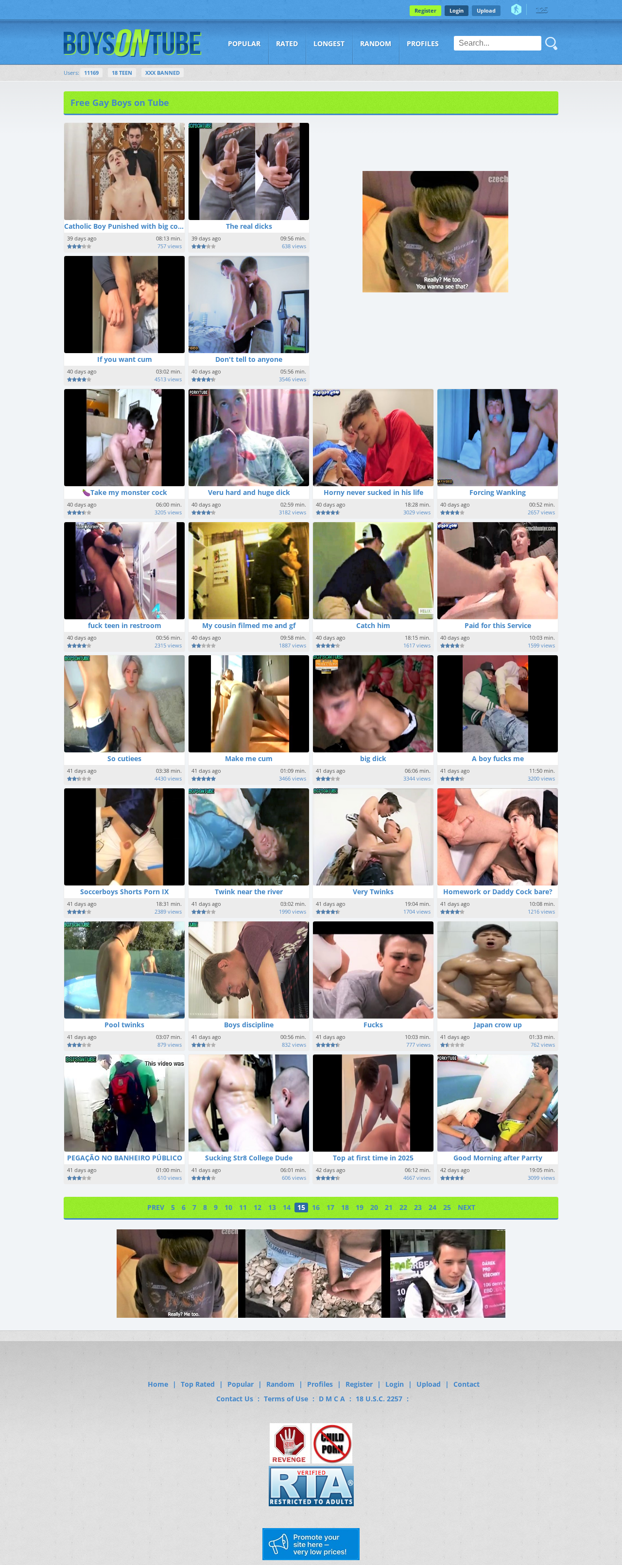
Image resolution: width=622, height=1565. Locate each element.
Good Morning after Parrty (497, 1157)
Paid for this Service (498, 625)
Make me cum (249, 758)
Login (456, 10)
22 (403, 1207)
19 (359, 1207)
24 (432, 1207)
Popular (244, 43)
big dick (373, 758)
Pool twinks (124, 1024)
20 (374, 1207)
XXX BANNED (162, 72)
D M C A (332, 1398)
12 (257, 1207)
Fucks (373, 1024)
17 (330, 1207)
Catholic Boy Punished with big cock (125, 226)
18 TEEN (122, 72)
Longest (329, 43)
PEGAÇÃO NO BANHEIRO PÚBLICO (124, 1157)
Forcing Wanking (497, 492)
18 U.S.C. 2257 (379, 1398)
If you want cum (124, 359)
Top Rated (198, 1384)
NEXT (466, 1207)
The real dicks (249, 226)
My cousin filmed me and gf (248, 625)
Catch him (373, 625)
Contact (466, 1384)
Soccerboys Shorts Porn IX (124, 891)
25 (447, 1207)
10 (228, 1207)
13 (272, 1207)
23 (418, 1207)
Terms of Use (286, 1398)
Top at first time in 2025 (373, 1157)
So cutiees (124, 758)
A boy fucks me (498, 758)
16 (316, 1207)
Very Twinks (373, 891)
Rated (287, 43)
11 (243, 1207)
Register (425, 10)
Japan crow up (498, 1024)
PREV (155, 1207)
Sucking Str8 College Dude (249, 1157)
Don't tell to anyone (248, 359)
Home (158, 1384)
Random (375, 43)
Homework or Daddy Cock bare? (498, 891)
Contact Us (234, 1398)
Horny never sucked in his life (373, 492)
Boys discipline (249, 1024)
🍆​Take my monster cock (124, 492)
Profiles (423, 43)
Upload (486, 10)
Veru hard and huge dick (249, 492)
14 (287, 1207)
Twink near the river (249, 891)
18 (345, 1207)
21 (389, 1207)
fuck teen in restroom (124, 625)
